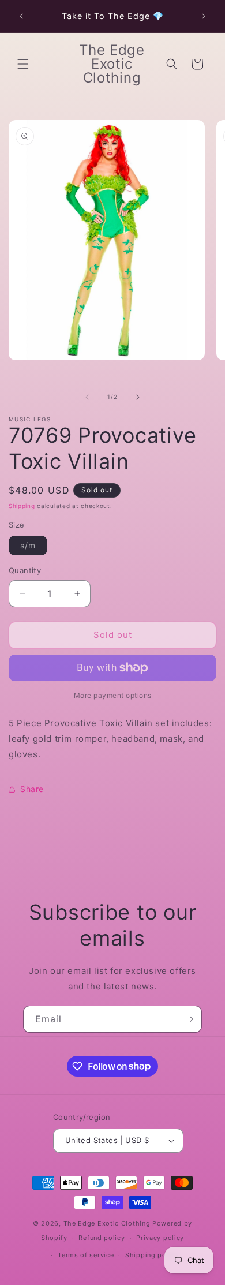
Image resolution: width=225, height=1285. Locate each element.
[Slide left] (87, 397)
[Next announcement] (203, 16)
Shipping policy (152, 1255)
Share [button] (32, 789)
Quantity (25, 570)
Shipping (22, 505)
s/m (33, 547)
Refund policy (101, 1238)
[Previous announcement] (21, 16)
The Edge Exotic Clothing (108, 1223)
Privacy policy (160, 1238)
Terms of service (86, 1255)
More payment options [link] (113, 695)
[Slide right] (138, 397)
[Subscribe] (188, 1019)
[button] (23, 64)
